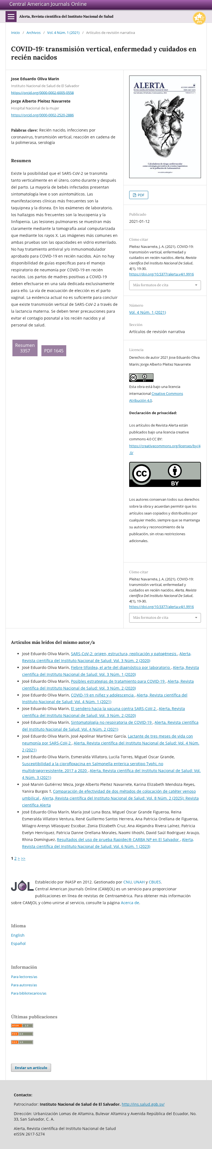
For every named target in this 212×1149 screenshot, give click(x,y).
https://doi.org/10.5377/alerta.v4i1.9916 (161, 274)
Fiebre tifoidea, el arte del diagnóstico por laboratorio (121, 667)
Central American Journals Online (48, 4)
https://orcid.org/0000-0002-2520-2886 (42, 115)
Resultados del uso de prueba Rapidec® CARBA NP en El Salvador (118, 839)
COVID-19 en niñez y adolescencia (103, 695)
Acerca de (130, 902)
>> (23, 858)
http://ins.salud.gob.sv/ (143, 1104)
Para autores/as (24, 984)
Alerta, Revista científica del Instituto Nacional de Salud (66, 16)
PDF (140, 194)
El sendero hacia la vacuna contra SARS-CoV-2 (114, 708)
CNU (127, 882)
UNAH (139, 882)
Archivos (33, 32)
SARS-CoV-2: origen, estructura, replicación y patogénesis (124, 653)
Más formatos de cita (150, 285)
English (18, 935)
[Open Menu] (11, 16)
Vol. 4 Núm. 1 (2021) (63, 32)
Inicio (15, 32)
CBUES (155, 882)
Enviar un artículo (31, 1067)
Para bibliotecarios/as (28, 993)
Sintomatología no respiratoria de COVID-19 (112, 722)
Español (18, 943)
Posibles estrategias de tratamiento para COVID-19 (118, 681)
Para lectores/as (24, 976)
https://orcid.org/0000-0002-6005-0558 (42, 92)
